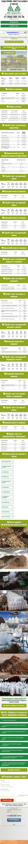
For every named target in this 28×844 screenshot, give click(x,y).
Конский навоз (5, 487)
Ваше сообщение (4, 789)
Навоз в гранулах (6, 516)
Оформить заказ (14, 26)
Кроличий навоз (5, 502)
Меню (25, 32)
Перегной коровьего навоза (6, 467)
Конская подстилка (6, 461)
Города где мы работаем (18, 805)
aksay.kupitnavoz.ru (13, 32)
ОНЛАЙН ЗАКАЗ (16, 70)
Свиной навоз (5, 507)
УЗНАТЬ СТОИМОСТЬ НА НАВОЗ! (15, 705)
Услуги (24, 804)
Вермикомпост (5, 476)
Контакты (11, 805)
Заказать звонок (9, 41)
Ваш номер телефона (5, 785)
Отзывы (6, 805)
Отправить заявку (7, 800)
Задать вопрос (19, 41)
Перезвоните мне (14, 22)
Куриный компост (6, 492)
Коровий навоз (5, 472)
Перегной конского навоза (6, 482)
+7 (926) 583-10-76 (14, 16)
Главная (3, 804)
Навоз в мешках (5, 511)
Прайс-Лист (20, 804)
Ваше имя (3, 780)
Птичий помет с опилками (5, 497)
